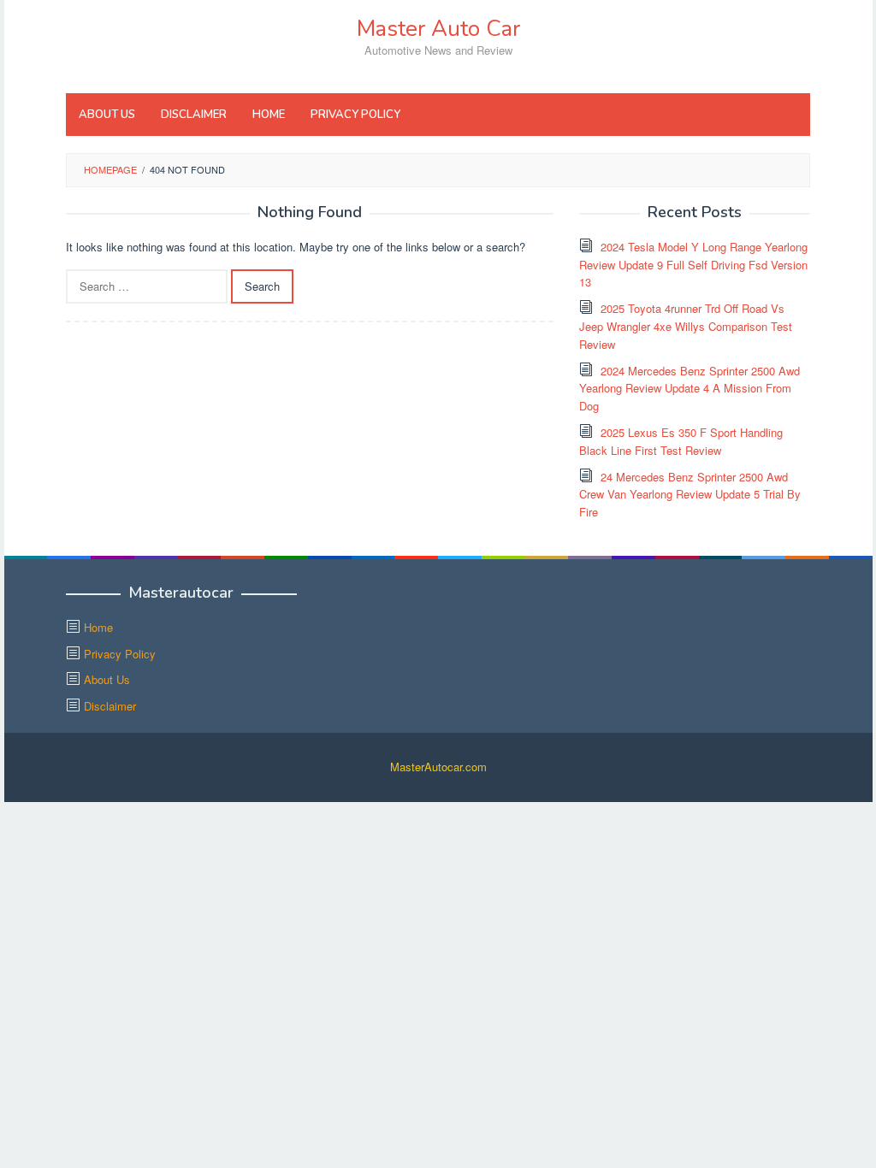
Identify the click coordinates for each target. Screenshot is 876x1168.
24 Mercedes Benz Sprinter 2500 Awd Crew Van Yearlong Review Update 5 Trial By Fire (690, 495)
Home (98, 627)
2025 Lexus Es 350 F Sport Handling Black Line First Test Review (681, 441)
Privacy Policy (120, 654)
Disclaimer (110, 706)
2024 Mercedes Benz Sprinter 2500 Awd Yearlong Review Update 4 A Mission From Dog (689, 389)
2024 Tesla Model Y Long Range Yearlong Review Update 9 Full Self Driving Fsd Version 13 (693, 265)
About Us (107, 679)
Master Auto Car (438, 29)
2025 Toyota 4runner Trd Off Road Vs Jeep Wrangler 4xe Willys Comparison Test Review (685, 326)
